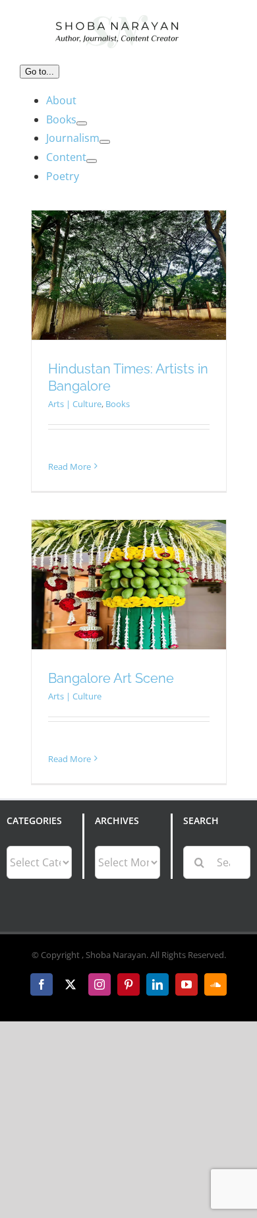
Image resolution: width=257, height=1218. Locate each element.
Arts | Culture (74, 404)
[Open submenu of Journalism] (105, 142)
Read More (69, 466)
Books (117, 404)
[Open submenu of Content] (91, 161)
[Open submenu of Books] (81, 123)
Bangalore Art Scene (111, 678)
